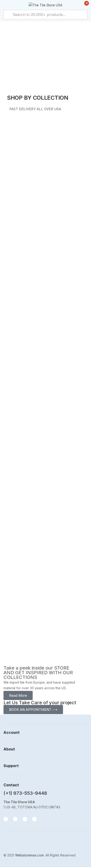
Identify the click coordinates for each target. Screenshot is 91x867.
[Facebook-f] (6, 819)
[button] (83, 5)
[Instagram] (15, 819)
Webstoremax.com (29, 855)
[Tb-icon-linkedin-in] (34, 819)
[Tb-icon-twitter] (25, 819)
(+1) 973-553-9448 (25, 793)
